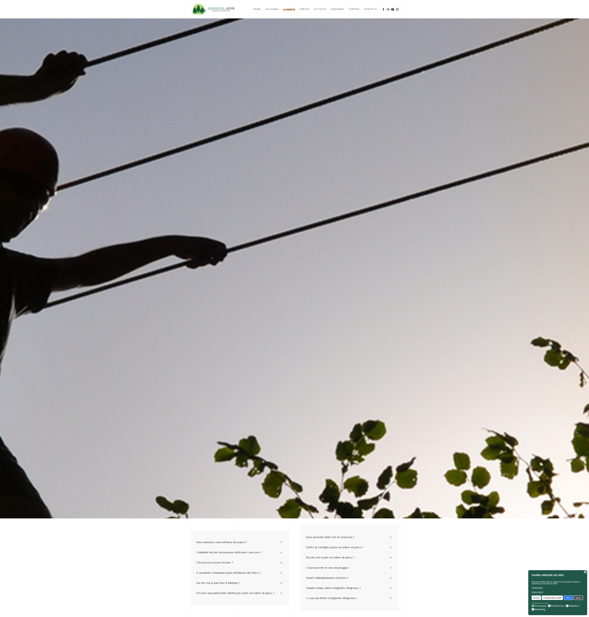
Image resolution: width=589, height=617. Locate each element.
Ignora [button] (578, 598)
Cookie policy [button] (537, 588)
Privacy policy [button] (537, 592)
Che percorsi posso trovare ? (214, 562)
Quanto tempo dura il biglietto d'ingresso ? (333, 588)
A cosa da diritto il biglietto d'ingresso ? (332, 598)
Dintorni (337, 9)
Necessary (540, 606)
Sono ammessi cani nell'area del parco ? (221, 542)
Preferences (557, 606)
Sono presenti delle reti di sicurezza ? (330, 537)
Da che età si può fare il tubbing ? (218, 583)
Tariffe (354, 9)
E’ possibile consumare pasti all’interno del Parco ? (228, 572)
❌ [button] (585, 572)
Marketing (539, 609)
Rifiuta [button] (568, 598)
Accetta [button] (536, 598)
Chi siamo (272, 9)
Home (257, 9)
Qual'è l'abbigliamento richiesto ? (327, 578)
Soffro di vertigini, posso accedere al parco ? (335, 547)
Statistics (574, 606)
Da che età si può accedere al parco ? (330, 557)
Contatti (370, 9)
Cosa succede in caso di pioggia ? (328, 567)
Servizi (305, 9)
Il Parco (289, 9)
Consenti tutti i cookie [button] (552, 598)
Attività (320, 9)
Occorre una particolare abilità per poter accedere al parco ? (235, 593)
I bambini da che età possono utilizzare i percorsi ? (229, 552)
